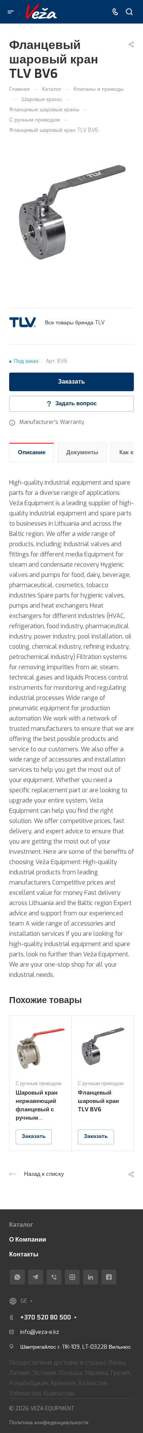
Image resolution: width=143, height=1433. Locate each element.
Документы (82, 452)
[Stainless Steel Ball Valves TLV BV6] (71, 212)
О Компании (27, 1239)
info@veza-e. (36, 1332)
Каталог (21, 1225)
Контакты (24, 1254)
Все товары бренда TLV (74, 322)
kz (56, 1332)
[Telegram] (35, 1277)
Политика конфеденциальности (48, 1422)
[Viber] (54, 1277)
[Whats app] (17, 1277)
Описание (31, 452)
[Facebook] (108, 1277)
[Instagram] (72, 1277)
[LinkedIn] (90, 1277)
